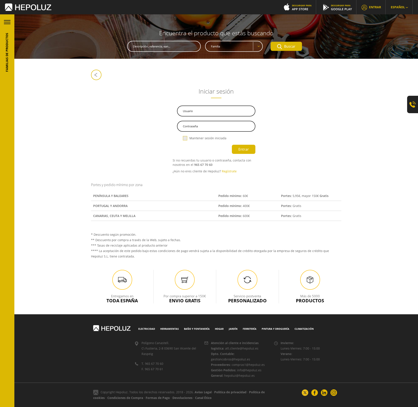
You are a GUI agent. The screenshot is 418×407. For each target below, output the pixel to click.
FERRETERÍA (249, 328)
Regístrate (229, 171)
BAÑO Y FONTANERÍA (197, 328)
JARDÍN (233, 328)
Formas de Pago (158, 398)
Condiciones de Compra (125, 398)
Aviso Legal (203, 392)
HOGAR (219, 328)
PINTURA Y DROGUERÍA (275, 328)
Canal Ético (203, 398)
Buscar (289, 46)
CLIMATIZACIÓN (304, 328)
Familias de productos (7, 52)
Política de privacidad (230, 392)
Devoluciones (182, 398)
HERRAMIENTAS (169, 328)
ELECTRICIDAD (146, 328)
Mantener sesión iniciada (207, 138)
